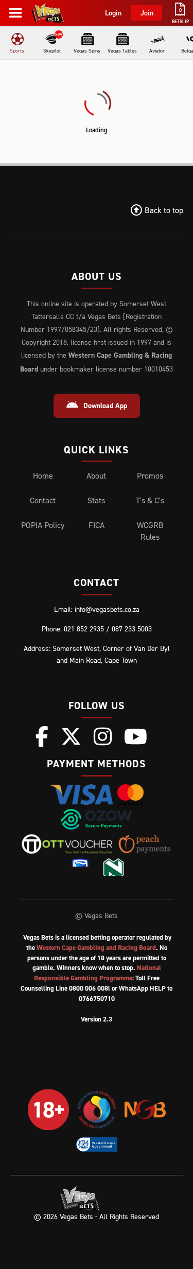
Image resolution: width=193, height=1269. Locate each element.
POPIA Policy (42, 525)
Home (43, 475)
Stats (96, 500)
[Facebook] (42, 736)
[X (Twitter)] (71, 736)
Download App (105, 405)
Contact (43, 500)
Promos (150, 475)
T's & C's (150, 500)
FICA (96, 525)
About (96, 475)
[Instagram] (103, 736)
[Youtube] (135, 736)
